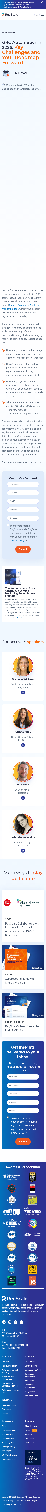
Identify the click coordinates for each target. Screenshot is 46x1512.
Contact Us (29, 1443)
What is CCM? (30, 1362)
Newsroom (29, 1438)
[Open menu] (42, 14)
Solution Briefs (8, 1438)
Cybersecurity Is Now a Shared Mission (19, 980)
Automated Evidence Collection (10, 1391)
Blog (4, 1426)
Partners (28, 1434)
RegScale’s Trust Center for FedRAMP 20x (22, 1028)
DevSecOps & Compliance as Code (10, 1384)
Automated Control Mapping (10, 1371)
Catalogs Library (8, 1447)
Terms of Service (23, 1501)
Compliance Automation (30, 1375)
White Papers (7, 1434)
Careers (28, 1430)
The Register (7, 1451)
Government (7, 1409)
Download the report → (21, 618)
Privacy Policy (17, 540)
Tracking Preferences (12, 1505)
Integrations (30, 1392)
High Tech (6, 1413)
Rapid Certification (9, 1366)
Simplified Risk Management (8, 1378)
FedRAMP (6, 1362)
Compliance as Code (33, 1370)
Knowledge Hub (8, 1443)
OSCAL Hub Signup (9, 1455)
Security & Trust (31, 1396)
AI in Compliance (31, 1381)
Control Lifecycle (31, 1366)
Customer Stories (9, 1430)
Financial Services (9, 1405)
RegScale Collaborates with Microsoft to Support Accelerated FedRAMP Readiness (21, 4)
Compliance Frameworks (30, 1386)
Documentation (8, 1459)
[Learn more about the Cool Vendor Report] (33, 1457)
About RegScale (31, 1426)
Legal (34, 1501)
